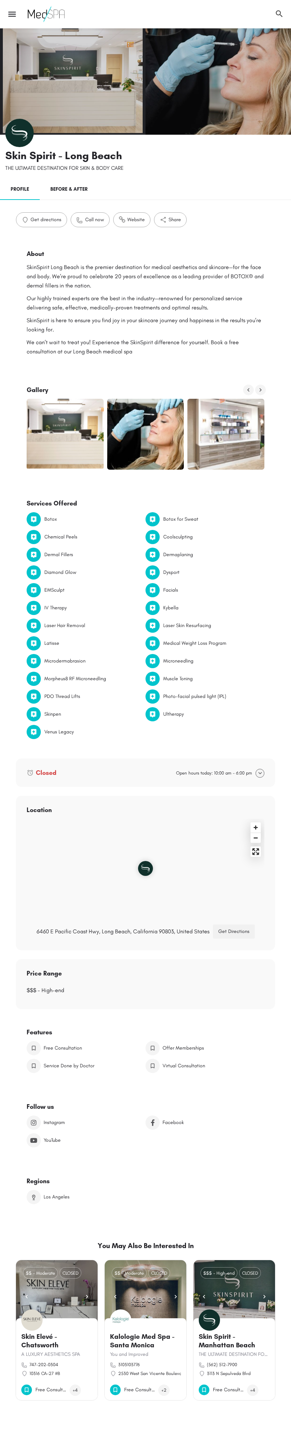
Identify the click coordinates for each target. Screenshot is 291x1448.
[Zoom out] (256, 838)
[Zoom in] (256, 827)
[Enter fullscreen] (256, 851)
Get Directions (233, 931)
